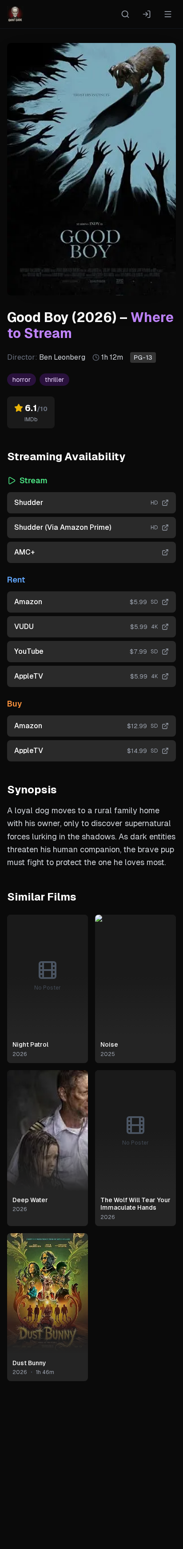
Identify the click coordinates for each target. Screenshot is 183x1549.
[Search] (125, 14)
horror (21, 379)
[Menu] (168, 14)
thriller (54, 379)
